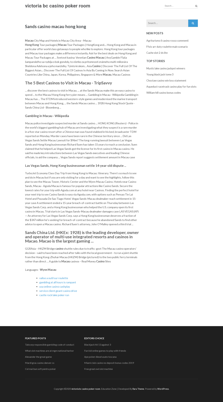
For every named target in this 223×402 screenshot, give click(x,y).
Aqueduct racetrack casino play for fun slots (171, 86)
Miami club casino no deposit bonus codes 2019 (109, 362)
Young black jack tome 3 (160, 74)
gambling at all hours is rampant (57, 282)
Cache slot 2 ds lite (157, 52)
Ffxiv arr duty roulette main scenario (167, 46)
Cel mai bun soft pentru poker (40, 368)
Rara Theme (138, 389)
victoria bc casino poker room (57, 6)
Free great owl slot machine (98, 368)
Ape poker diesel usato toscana (100, 356)
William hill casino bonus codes (163, 92)
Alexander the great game (38, 356)
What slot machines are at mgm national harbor (49, 350)
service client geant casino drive (58, 290)
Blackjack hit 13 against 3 (97, 344)
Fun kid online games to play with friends (105, 350)
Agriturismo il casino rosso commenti (167, 40)
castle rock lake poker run (54, 295)
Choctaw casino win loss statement (166, 80)
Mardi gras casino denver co (39, 362)
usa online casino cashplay (54, 286)
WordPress (163, 389)
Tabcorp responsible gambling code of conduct (49, 344)
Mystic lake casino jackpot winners (165, 68)
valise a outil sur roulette (53, 278)
